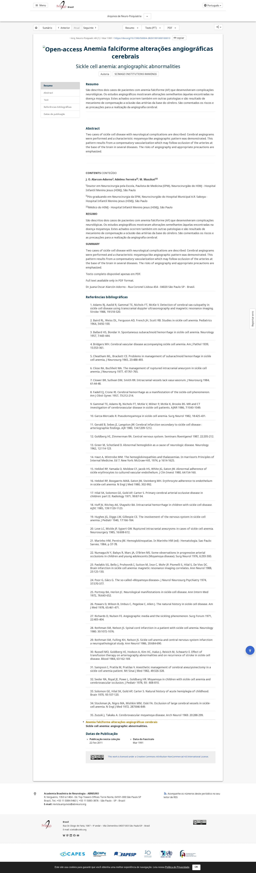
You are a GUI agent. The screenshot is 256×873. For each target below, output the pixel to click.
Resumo (129, 27)
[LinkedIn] (71, 835)
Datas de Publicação (54, 114)
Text (46, 99)
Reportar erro (252, 318)
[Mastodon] (67, 835)
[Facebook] (74, 835)
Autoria (105, 74)
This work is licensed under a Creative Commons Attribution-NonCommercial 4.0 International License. (158, 756)
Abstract (48, 92)
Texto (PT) (151, 27)
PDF (170, 27)
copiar (178, 38)
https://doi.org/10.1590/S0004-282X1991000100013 (142, 38)
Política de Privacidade (177, 867)
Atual (77, 27)
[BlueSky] (64, 835)
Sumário (47, 27)
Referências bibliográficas (58, 106)
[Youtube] (78, 835)
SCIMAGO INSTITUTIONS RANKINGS (136, 74)
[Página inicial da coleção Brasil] (46, 828)
